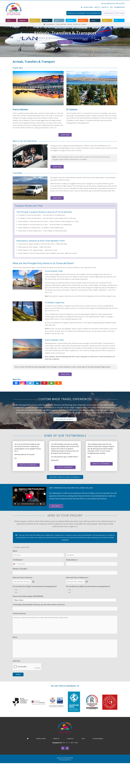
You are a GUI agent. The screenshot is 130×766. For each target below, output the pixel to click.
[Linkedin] (37, 383)
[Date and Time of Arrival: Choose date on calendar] (33, 581)
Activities (82, 20)
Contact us (104, 7)
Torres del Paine (61, 24)
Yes (16, 590)
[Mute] (41, 504)
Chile (8, 20)
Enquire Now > (65, 42)
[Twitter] (30, 383)
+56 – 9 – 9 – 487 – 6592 (70, 743)
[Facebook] (16, 383)
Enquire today (65, 135)
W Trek (33, 20)
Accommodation (119, 7)
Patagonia (22, 20)
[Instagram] (23, 383)
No (16, 592)
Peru (56, 20)
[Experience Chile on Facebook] (63, 748)
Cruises (93, 20)
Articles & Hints (88, 7)
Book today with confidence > (65, 419)
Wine (104, 20)
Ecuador (45, 20)
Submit (18, 674)
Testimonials (108, 13)
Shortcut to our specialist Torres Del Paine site (84, 13)
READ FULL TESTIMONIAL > (28, 465)
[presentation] (27, 667)
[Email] (51, 383)
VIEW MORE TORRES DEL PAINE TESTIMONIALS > (65, 477)
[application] (29, 496)
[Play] (15, 504)
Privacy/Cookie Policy (65, 760)
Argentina (70, 20)
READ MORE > (56, 506)
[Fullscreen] (44, 504)
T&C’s (111, 7)
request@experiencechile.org (112, 3)
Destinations (50, 24)
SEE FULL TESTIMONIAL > (65, 467)
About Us (97, 7)
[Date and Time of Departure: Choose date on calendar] (86, 581)
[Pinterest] (44, 383)
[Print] (58, 383)
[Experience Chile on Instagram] (67, 748)
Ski (116, 20)
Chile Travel (119, 13)
